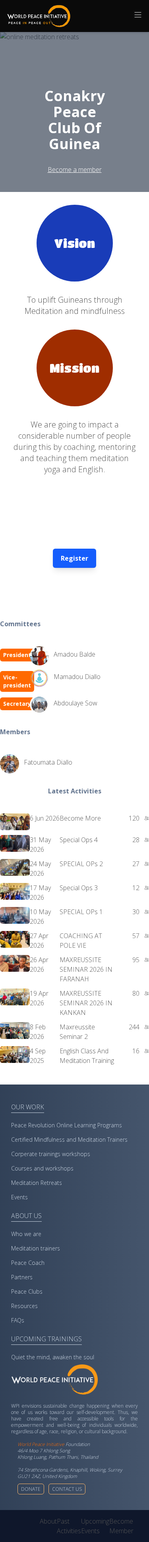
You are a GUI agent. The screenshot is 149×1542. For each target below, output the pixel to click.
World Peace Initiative (40, 1444)
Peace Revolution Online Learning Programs (66, 1125)
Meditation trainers (35, 1248)
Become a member (75, 169)
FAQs (17, 1320)
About (48, 1521)
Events (19, 1197)
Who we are (26, 1234)
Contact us (67, 1489)
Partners (22, 1277)
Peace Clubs (27, 1291)
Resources (24, 1306)
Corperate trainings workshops (50, 1154)
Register (74, 558)
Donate (31, 1489)
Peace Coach (28, 1262)
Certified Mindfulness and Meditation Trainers (69, 1139)
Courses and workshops (42, 1168)
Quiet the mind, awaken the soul (52, 1357)
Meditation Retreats (36, 1182)
